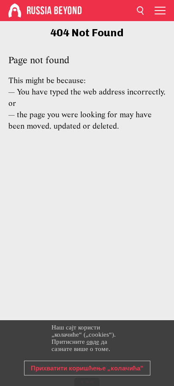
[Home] (14, 10)
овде (93, 341)
